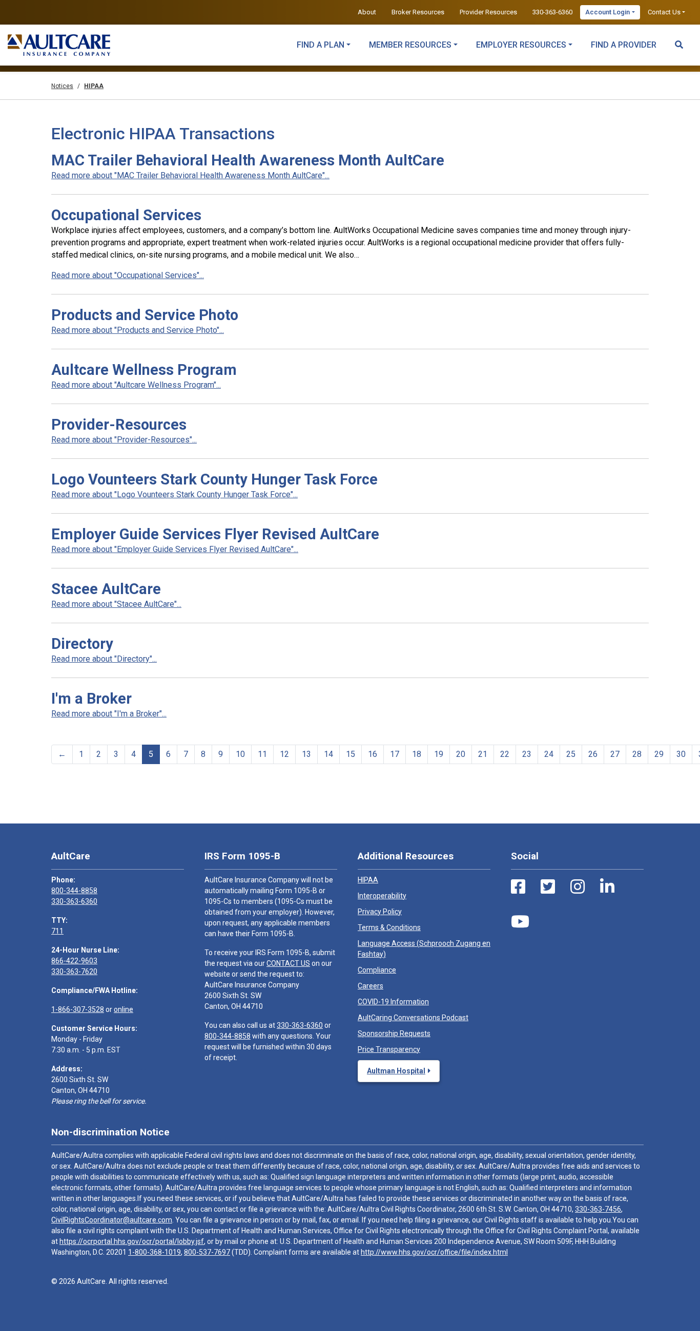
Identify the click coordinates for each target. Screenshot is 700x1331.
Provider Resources (488, 12)
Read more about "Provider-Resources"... (124, 440)
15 (350, 754)
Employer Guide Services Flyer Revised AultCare (215, 534)
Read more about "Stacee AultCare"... (116, 604)
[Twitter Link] (548, 887)
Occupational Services (126, 215)
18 (416, 754)
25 (570, 754)
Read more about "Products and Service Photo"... (137, 330)
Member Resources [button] (410, 45)
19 (438, 754)
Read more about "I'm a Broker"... (109, 714)
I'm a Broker (91, 698)
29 (659, 754)
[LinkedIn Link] (607, 887)
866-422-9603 (74, 961)
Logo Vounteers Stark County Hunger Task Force (214, 479)
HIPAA (368, 880)
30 (681, 754)
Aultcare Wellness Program (144, 369)
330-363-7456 (598, 1209)
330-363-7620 (74, 971)
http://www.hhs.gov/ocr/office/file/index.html (434, 1252)
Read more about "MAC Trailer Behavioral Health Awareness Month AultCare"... (190, 175)
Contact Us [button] (664, 12)
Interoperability (382, 896)
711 (57, 931)
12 (284, 754)
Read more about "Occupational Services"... (127, 275)
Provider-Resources (119, 424)
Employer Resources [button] (521, 45)
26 (593, 754)
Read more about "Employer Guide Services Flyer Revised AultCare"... (174, 549)
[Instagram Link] (577, 887)
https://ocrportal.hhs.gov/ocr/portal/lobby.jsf (131, 1241)
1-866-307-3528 (77, 1009)
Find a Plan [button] (320, 45)
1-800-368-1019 (154, 1252)
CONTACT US (288, 963)
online (123, 1009)
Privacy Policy (380, 911)
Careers (370, 986)
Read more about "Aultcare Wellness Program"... (136, 385)
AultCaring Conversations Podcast (413, 1017)
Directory (82, 643)
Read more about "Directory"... (104, 659)
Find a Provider (623, 45)
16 (372, 754)
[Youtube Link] (520, 922)
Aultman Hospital (396, 1071)
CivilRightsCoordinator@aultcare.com (111, 1220)
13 (306, 754)
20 (460, 754)
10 (240, 754)
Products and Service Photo (144, 315)
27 (615, 754)
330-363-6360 (552, 12)
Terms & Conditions (389, 927)
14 (328, 754)
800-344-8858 (74, 890)
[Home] (59, 45)
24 (548, 754)
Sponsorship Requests (394, 1033)
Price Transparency (389, 1049)
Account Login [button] (607, 12)
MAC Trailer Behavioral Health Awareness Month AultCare (247, 160)
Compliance (377, 970)
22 (504, 754)
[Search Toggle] (679, 40)
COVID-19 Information (393, 1002)
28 (637, 754)
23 (526, 754)
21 (482, 754)
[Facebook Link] (518, 887)
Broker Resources (418, 12)
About (367, 12)
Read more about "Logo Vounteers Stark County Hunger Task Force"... (174, 494)
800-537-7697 (207, 1252)
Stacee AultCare (106, 589)
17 (394, 754)
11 (262, 754)
